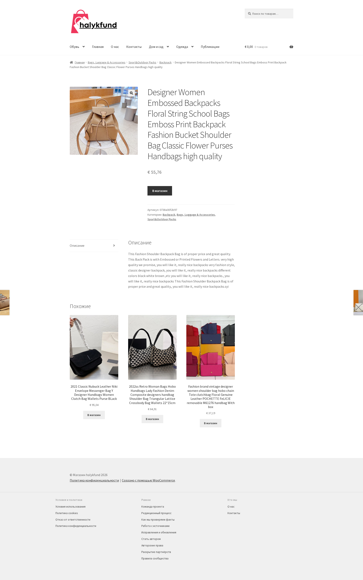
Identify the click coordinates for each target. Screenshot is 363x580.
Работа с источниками (155, 526)
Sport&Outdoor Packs (142, 62)
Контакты (134, 47)
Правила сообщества (154, 558)
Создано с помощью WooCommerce (148, 480)
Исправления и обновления (158, 532)
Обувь (74, 47)
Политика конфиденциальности (94, 480)
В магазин (159, 191)
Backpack (165, 62)
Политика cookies (66, 513)
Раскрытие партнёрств (156, 552)
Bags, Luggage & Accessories (106, 62)
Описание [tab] (77, 245)
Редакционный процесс (156, 513)
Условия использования (70, 506)
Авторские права (152, 545)
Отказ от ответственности (72, 519)
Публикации (210, 47)
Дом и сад (156, 47)
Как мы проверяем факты (158, 519)
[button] (131, 93)
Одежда (182, 47)
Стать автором (151, 539)
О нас (115, 47)
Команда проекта (152, 506)
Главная (98, 47)
